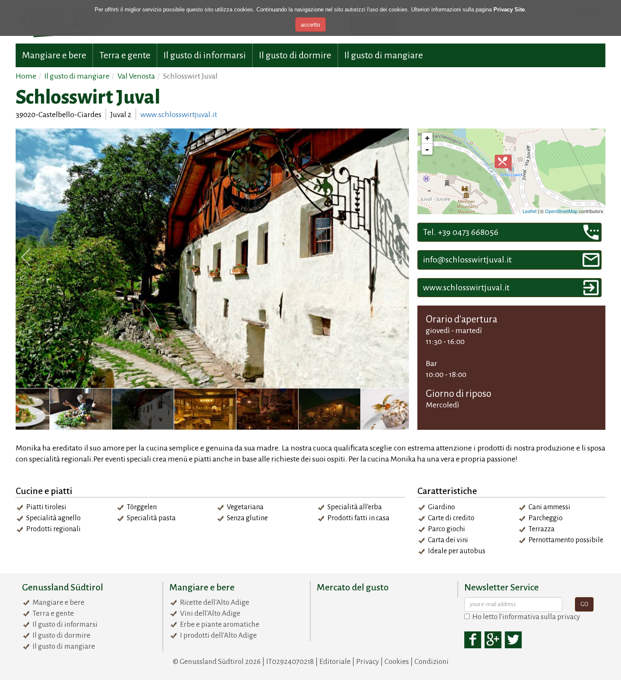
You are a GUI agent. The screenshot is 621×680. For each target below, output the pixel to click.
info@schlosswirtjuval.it (467, 259)
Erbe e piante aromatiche (219, 624)
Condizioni (431, 662)
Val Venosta (136, 76)
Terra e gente (124, 55)
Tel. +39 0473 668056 (460, 232)
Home (26, 76)
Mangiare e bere (54, 55)
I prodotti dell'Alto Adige (218, 635)
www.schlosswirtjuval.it (178, 114)
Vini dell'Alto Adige (210, 613)
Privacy (367, 662)
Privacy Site (509, 9)
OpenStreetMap (561, 211)
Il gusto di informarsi (204, 55)
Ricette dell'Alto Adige (214, 602)
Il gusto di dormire (295, 55)
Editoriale (335, 662)
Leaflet (530, 211)
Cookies (396, 662)
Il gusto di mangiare (383, 55)
